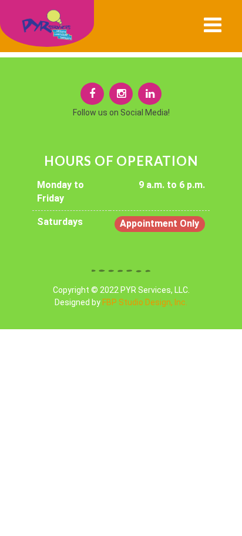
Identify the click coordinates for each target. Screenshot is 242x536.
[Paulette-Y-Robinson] (149, 94)
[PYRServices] (92, 94)
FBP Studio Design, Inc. (144, 302)
